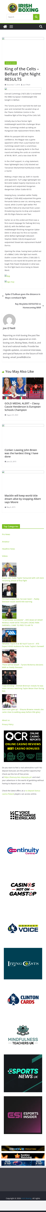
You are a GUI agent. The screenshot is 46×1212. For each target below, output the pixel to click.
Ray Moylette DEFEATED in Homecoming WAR (28, 306)
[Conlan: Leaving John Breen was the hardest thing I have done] (23, 425)
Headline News (11, 63)
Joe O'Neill (26, 85)
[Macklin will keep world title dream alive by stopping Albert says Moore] (23, 472)
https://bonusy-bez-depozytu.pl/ (18, 777)
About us (6, 720)
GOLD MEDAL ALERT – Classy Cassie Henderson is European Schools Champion (23, 407)
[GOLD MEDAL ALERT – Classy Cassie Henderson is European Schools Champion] (23, 379)
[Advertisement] (23, 1206)
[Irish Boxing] (5, 27)
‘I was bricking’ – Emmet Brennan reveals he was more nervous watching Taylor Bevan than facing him (23, 688)
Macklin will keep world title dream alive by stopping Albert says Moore (23, 499)
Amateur (5, 541)
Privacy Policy (7, 724)
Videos (5, 556)
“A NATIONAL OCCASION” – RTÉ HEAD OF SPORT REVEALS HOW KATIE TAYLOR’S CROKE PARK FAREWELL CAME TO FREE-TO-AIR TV (22, 622)
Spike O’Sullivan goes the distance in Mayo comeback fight (22, 296)
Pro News (6, 534)
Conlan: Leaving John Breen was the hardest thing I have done (21, 453)
